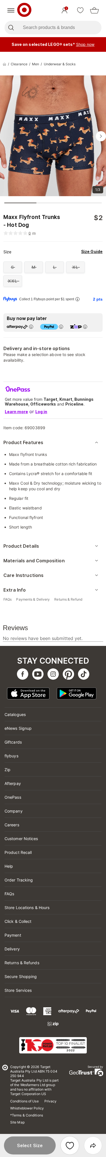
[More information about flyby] (77, 299)
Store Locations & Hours (27, 907)
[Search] (11, 27)
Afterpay (13, 783)
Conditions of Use (24, 1101)
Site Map (17, 1122)
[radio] (12, 267)
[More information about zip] (85, 326)
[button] (30, 1145)
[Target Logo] (24, 10)
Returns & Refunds (22, 962)
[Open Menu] (10, 10)
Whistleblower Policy (27, 1108)
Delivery (12, 948)
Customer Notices (21, 838)
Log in (41, 411)
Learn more (16, 411)
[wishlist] (80, 10)
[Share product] (93, 1145)
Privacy (50, 1101)
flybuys (11, 755)
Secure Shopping (21, 976)
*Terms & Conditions (26, 1115)
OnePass (13, 797)
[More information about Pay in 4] (61, 326)
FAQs (9, 893)
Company (14, 811)
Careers (12, 824)
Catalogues (15, 714)
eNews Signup (18, 728)
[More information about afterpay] (31, 326)
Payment (13, 935)
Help (9, 866)
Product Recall (18, 852)
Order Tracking (19, 880)
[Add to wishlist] (70, 1145)
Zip (7, 769)
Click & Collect (18, 921)
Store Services (18, 990)
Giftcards (13, 742)
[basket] (94, 10)
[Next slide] (101, 136)
